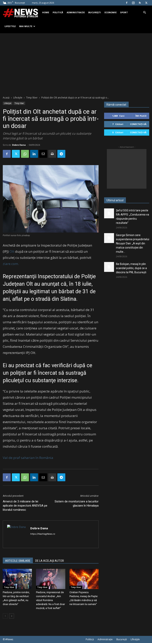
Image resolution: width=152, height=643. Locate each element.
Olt (12, 251)
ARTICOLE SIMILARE (17, 560)
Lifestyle (10, 26)
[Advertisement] (76, 63)
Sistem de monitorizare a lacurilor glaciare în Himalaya (77, 503)
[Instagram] (133, 3)
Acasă (6, 97)
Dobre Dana (19, 144)
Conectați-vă (138, 124)
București (94, 12)
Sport (124, 12)
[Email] (43, 154)
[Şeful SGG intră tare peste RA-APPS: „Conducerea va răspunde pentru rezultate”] (109, 213)
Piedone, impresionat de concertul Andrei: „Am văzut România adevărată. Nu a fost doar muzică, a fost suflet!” (50, 600)
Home (45, 12)
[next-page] (11, 616)
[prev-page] (5, 616)
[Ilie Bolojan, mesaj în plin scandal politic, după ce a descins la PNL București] (109, 267)
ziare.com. (11, 263)
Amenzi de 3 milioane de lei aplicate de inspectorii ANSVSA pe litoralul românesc (25, 506)
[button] (144, 12)
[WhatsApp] (25, 154)
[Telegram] (61, 154)
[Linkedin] (34, 154)
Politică (58, 12)
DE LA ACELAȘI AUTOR (49, 560)
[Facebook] (127, 3)
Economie (110, 12)
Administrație (76, 12)
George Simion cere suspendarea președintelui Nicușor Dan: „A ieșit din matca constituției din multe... (132, 243)
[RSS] (140, 3)
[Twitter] (146, 3)
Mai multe (25, 26)
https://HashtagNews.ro (42, 533)
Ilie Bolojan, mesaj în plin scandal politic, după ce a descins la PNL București (131, 268)
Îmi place (140, 115)
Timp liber (32, 97)
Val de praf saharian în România (28, 457)
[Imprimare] (52, 154)
